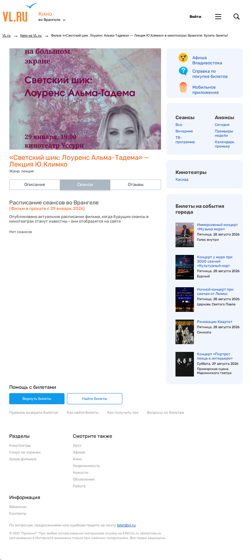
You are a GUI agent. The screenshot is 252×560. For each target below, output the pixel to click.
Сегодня (222, 125)
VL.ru (20, 12)
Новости (80, 472)
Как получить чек (122, 412)
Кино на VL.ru (31, 35)
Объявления (84, 479)
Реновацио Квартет (214, 322)
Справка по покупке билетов (210, 74)
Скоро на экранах (25, 452)
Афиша (79, 452)
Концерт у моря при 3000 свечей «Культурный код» (214, 261)
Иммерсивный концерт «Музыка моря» (217, 227)
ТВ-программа (185, 139)
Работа (79, 486)
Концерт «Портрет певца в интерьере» (215, 356)
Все (178, 125)
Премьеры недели (224, 133)
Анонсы (224, 117)
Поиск (236, 17)
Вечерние (184, 131)
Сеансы (185, 117)
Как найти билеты (83, 412)
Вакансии (17, 507)
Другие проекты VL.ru (218, 17)
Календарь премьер (224, 144)
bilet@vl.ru (126, 525)
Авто (77, 445)
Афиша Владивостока (207, 60)
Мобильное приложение (205, 90)
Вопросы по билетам (165, 412)
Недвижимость (86, 466)
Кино (45, 14)
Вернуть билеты (36, 399)
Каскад (181, 179)
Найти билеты (94, 399)
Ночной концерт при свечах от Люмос (215, 291)
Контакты (17, 513)
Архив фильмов (23, 459)
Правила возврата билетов (33, 412)
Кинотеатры (191, 172)
